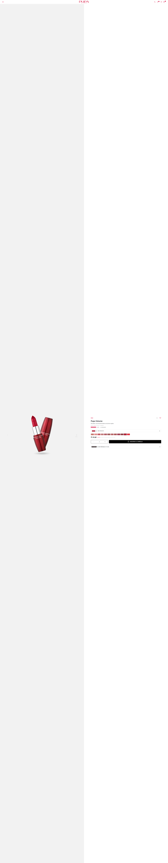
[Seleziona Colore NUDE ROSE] (95, 434)
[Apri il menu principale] (3, 2)
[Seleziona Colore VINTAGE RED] (121, 434)
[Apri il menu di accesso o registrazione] (158, 2)
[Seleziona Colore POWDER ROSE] (102, 434)
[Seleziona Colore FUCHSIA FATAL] (118, 434)
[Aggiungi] (105, 441)
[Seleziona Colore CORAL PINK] (115, 434)
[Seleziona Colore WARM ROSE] (105, 434)
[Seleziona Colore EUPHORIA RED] (128, 434)
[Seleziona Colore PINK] (112, 434)
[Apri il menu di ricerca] (155, 2)
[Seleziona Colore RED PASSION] (125, 434)
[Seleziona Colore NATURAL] (108, 434)
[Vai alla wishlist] (161, 2)
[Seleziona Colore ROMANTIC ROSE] (98, 434)
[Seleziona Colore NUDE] (92, 434)
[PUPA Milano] (84, 1)
